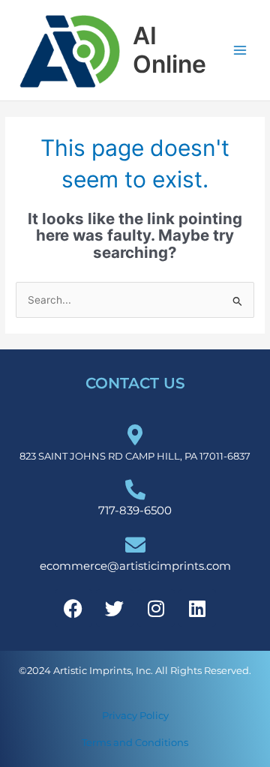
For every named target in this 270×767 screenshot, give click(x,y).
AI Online (169, 50)
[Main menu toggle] (240, 50)
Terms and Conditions (135, 742)
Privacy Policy (135, 715)
